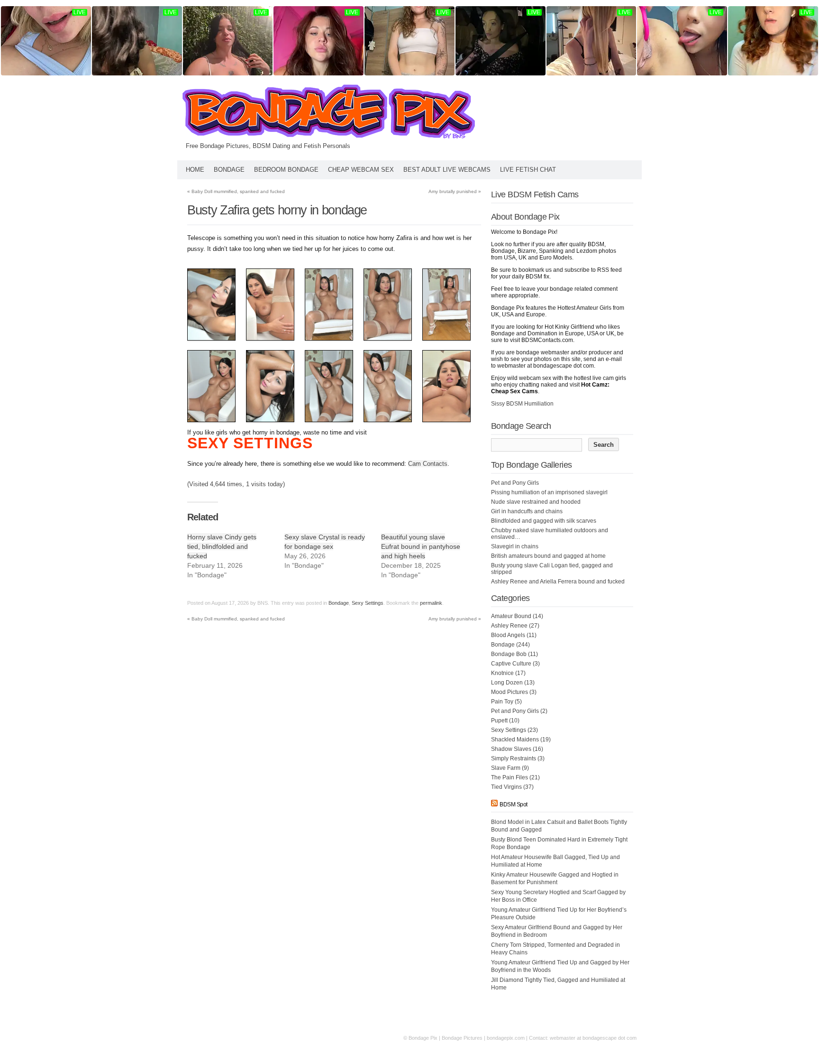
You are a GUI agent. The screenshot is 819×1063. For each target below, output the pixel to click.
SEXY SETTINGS (250, 443)
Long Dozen (507, 682)
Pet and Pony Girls (515, 711)
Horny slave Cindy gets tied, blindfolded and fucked (221, 546)
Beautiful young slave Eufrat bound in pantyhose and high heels (420, 546)
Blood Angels (508, 635)
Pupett (499, 720)
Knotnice (502, 673)
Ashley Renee (509, 625)
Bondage (229, 169)
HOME (195, 169)
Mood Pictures (509, 692)
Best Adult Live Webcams (447, 169)
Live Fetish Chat (528, 169)
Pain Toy (502, 701)
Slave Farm (505, 768)
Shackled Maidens (515, 739)
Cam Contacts (427, 463)
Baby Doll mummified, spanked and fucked (236, 191)
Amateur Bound (511, 616)
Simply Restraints (513, 758)
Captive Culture (511, 663)
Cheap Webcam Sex (361, 169)
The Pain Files (509, 777)
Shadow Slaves (511, 749)
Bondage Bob (509, 654)
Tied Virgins (506, 787)
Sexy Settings (367, 603)
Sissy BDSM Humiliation (522, 403)
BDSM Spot (513, 804)
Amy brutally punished (454, 191)
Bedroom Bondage (286, 169)
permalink (431, 603)
